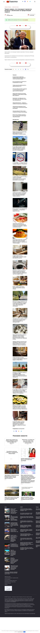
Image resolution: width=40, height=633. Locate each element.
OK (24, 631)
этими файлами (20, 631)
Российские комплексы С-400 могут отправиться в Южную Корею (12, 452)
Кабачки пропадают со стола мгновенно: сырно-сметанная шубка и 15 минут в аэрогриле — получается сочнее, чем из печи (20, 407)
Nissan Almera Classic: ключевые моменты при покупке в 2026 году (14, 530)
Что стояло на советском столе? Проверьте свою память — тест (26, 513)
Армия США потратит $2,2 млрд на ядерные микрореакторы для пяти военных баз (12, 498)
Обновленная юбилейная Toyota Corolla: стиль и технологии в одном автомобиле (20, 107)
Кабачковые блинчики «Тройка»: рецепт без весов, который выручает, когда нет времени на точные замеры (20, 241)
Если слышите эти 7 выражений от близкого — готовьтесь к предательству (20, 209)
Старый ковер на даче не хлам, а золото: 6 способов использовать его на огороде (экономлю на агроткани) (20, 178)
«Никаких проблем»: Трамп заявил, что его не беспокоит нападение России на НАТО (27, 498)
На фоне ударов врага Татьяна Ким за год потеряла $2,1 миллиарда (27, 459)
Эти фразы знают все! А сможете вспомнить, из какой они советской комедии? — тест (26, 548)
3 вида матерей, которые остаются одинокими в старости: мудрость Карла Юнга (20, 358)
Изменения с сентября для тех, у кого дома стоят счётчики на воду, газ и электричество (20, 99)
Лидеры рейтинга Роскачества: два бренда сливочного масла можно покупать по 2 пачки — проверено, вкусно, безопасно (20, 343)
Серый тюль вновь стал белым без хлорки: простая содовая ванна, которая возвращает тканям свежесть (19, 194)
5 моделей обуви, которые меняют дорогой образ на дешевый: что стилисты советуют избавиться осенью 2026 (19, 424)
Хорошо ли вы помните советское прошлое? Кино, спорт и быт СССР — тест (27, 517)
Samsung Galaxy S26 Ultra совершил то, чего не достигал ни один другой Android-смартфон (20, 90)
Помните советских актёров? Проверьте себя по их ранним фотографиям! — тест (25, 526)
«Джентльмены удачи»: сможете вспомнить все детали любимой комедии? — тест (26, 530)
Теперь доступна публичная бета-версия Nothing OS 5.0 (19, 86)
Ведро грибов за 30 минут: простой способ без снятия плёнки (19, 287)
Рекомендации (7, 579)
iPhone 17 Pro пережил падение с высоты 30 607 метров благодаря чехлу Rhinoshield (19, 115)
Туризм (6, 584)
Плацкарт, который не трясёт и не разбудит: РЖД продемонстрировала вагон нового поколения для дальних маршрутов (20, 374)
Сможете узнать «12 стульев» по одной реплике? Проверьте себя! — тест (27, 522)
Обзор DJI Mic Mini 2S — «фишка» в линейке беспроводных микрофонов (20, 103)
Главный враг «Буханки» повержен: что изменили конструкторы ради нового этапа (11, 573)
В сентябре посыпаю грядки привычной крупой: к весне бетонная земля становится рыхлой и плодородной (19, 148)
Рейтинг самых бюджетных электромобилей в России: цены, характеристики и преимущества (13, 511)
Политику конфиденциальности (13, 600)
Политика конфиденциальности (11, 580)
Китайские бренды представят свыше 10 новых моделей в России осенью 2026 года (14, 524)
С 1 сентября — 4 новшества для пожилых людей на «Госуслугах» (20, 163)
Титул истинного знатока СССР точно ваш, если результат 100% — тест (26, 539)
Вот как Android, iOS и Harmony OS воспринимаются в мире (19, 82)
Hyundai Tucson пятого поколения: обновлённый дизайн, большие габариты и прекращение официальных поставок (13, 538)
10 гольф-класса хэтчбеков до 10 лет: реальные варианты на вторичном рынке (14, 545)
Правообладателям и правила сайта (11, 577)
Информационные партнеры (10, 581)
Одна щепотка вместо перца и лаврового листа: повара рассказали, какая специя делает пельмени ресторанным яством (20, 337)
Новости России (8, 583)
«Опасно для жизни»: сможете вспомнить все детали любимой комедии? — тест (26, 509)
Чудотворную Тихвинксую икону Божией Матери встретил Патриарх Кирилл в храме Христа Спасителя (12, 477)
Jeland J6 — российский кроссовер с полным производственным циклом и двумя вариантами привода (14, 561)
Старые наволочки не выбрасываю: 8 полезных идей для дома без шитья (19, 256)
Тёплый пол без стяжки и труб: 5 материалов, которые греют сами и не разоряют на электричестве (20, 320)
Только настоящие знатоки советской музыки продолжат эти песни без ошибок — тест (26, 534)
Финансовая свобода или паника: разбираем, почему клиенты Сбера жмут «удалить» (20, 94)
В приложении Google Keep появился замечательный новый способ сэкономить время (19, 78)
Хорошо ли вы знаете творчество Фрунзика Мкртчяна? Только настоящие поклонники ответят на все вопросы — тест (26, 543)
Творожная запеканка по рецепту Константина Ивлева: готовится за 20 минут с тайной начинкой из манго (20, 225)
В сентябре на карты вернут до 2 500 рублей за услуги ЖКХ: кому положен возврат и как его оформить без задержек (20, 391)
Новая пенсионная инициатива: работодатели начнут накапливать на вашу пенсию (19, 132)
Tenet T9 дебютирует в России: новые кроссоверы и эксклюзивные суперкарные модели (13, 553)
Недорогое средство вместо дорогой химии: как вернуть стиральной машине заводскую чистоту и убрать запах (20, 272)
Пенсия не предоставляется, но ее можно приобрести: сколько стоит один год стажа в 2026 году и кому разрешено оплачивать (20, 303)
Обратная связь (7, 576)
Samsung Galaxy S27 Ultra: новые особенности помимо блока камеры (20, 112)
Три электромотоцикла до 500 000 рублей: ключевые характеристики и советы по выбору (14, 518)
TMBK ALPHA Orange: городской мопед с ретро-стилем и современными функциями (14, 567)
